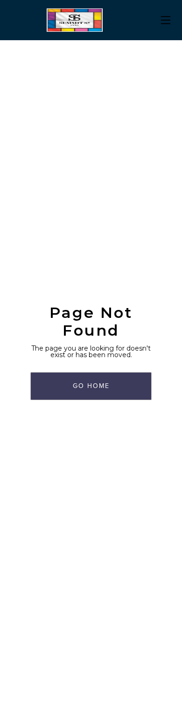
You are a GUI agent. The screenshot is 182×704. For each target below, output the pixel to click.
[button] (166, 20)
